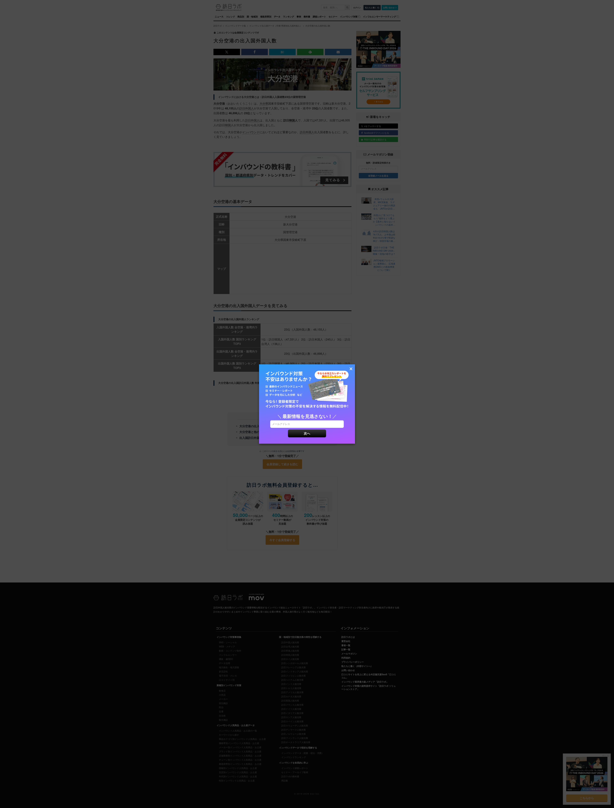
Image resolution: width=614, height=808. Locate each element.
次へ (307, 433)
